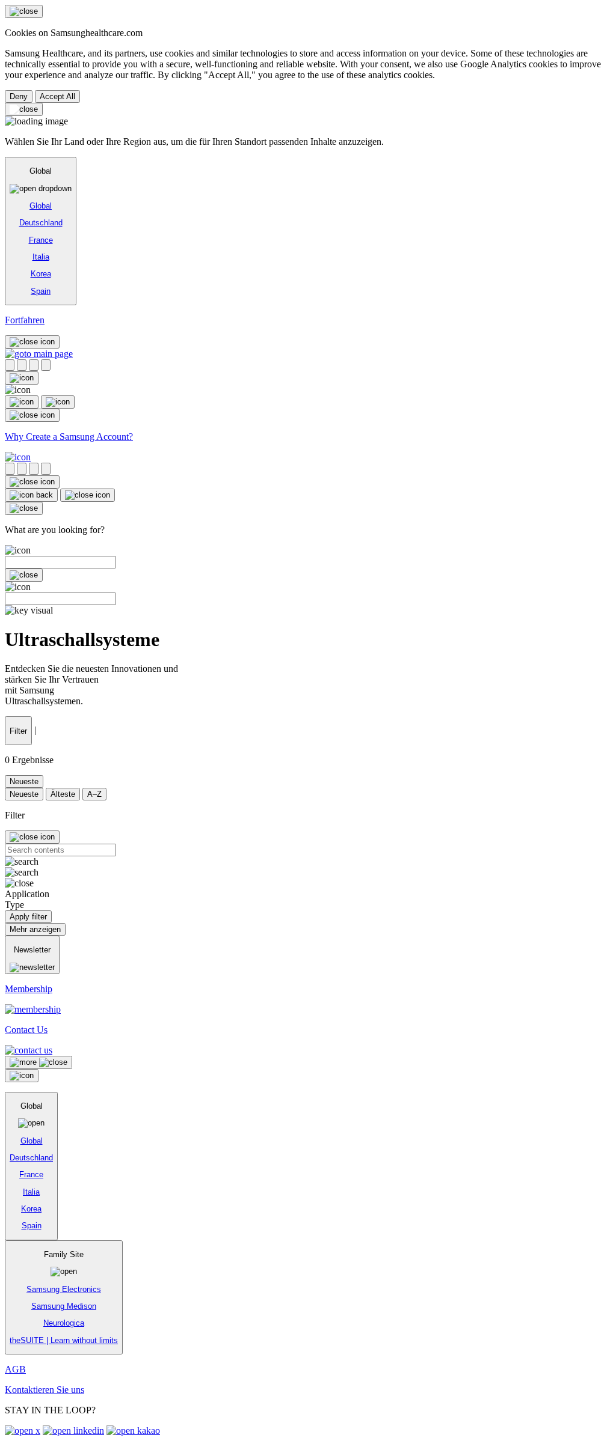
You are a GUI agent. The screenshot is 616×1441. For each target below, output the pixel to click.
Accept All (57, 96)
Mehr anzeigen (35, 929)
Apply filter (28, 916)
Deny (19, 96)
